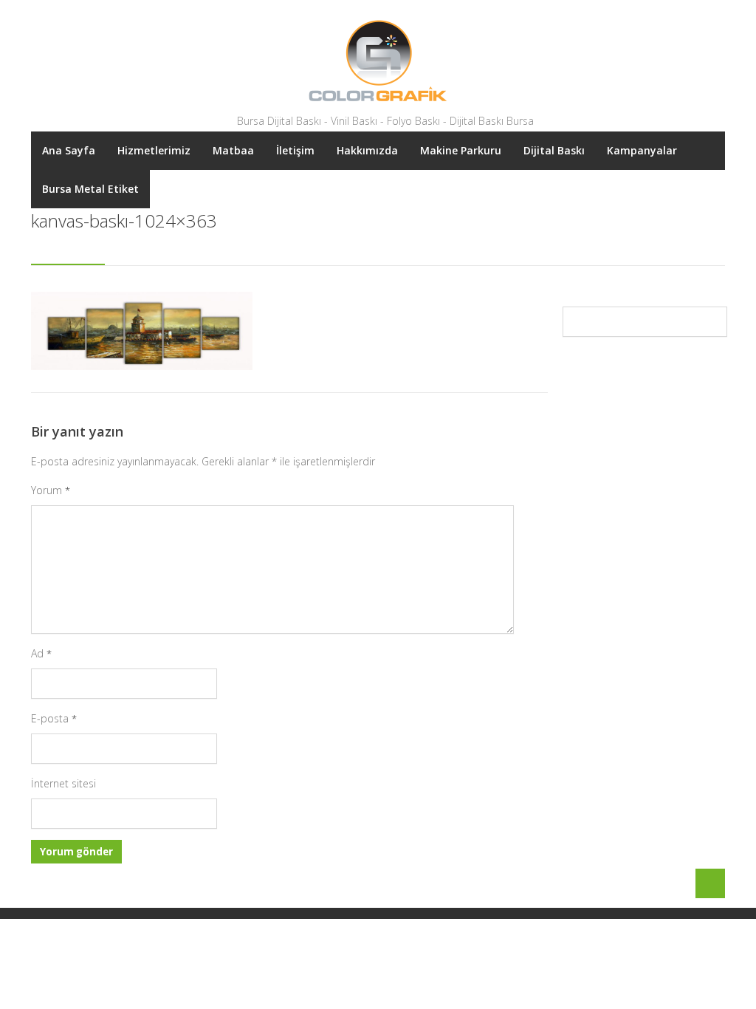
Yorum (50, 490)
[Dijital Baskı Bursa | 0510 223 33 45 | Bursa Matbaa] (378, 60)
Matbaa (233, 150)
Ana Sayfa (68, 150)
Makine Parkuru (460, 150)
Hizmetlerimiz (153, 150)
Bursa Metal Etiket (90, 189)
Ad (41, 653)
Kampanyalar (642, 150)
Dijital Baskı (554, 150)
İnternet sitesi (63, 783)
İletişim (295, 150)
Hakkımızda (367, 150)
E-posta (54, 718)
